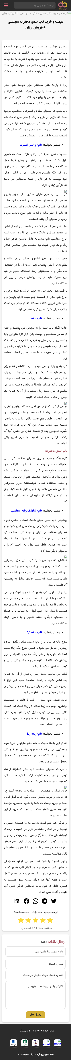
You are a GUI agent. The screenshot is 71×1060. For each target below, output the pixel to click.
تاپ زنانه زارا (35, 734)
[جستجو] (15, 5)
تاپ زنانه (36, 318)
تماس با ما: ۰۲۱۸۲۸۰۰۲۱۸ (43, 1031)
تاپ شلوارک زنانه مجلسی (27, 510)
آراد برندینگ (25, 1031)
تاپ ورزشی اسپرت (31, 145)
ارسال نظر (36, 1014)
